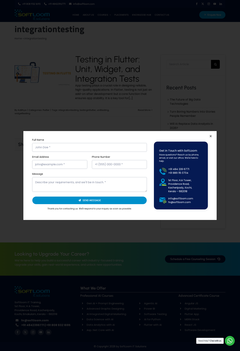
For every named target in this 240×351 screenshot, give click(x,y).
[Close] (210, 136)
